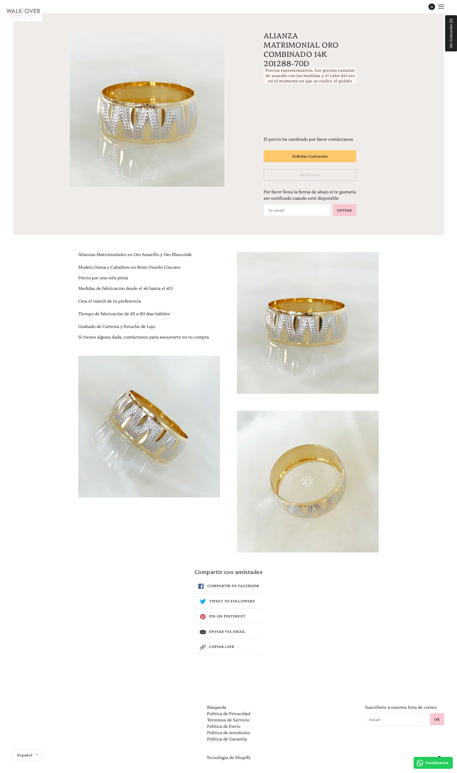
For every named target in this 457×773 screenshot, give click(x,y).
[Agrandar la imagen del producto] (147, 109)
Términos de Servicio (228, 719)
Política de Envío (223, 726)
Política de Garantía (227, 739)
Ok (437, 719)
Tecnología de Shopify (229, 757)
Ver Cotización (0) (451, 33)
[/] (23, 13)
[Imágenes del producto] (149, 426)
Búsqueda (216, 707)
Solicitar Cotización (310, 156)
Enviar (344, 210)
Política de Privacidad (228, 713)
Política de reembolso (228, 732)
